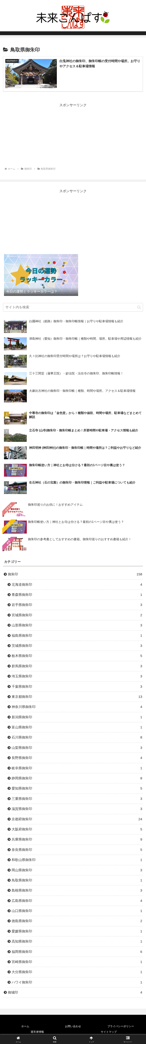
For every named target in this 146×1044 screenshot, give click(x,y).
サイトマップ (109, 1031)
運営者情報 (37, 1031)
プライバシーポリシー (120, 1026)
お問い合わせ (73, 1026)
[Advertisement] (73, 135)
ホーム (25, 1026)
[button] (139, 307)
